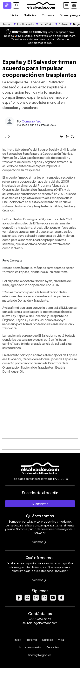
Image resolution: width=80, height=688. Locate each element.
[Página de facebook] (19, 599)
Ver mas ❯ (39, 541)
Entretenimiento (30, 647)
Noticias (30, 15)
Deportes (52, 647)
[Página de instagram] (36, 599)
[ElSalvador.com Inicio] (41, 5)
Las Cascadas (26, 24)
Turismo (48, 15)
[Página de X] (27, 599)
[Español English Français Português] (74, 5)
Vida (61, 639)
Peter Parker (47, 24)
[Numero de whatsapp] (44, 599)
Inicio (14, 15)
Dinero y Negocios (39, 655)
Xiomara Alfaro (31, 121)
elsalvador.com (66, 35)
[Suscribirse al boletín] (7, 5)
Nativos (63, 24)
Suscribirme (40, 504)
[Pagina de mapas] (66, 5)
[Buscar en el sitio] (16, 5)
